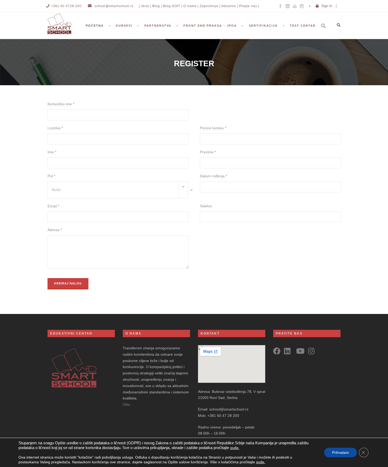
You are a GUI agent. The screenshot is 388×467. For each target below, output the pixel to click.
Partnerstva (157, 25)
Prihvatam (340, 452)
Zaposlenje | (210, 6)
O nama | (190, 6)
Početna (95, 25)
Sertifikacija (263, 25)
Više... (128, 404)
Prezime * (208, 152)
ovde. (234, 448)
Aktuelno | (229, 6)
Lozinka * (55, 128)
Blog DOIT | (172, 6)
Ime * (52, 152)
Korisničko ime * (61, 104)
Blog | (157, 6)
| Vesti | (145, 6)
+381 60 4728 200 (66, 6)
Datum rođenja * (213, 176)
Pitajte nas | (249, 6)
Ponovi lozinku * (213, 128)
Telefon (206, 206)
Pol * (51, 176)
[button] (326, 33)
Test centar (303, 25)
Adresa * (55, 230)
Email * (53, 206)
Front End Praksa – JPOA (210, 25)
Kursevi (124, 25)
